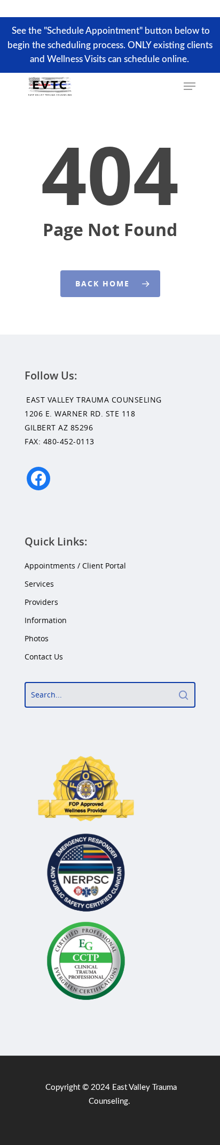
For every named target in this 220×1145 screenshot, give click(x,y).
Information (46, 620)
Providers (41, 602)
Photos (37, 638)
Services (39, 584)
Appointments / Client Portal (75, 565)
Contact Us (44, 656)
